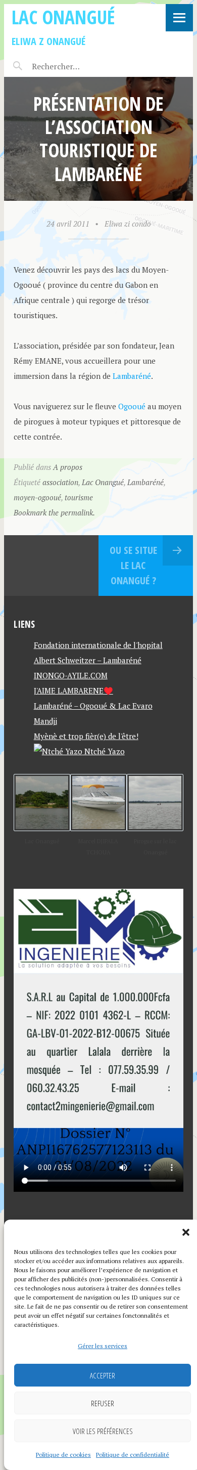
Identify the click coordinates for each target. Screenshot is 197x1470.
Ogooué (131, 406)
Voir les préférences (103, 1431)
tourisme (79, 497)
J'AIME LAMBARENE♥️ (73, 690)
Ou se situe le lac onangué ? (133, 565)
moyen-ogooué (37, 497)
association (60, 482)
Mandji (45, 721)
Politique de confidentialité (132, 1454)
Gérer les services (102, 1346)
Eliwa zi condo (128, 224)
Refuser (102, 1403)
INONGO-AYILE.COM (71, 675)
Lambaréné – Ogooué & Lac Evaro (93, 706)
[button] (186, 1232)
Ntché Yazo (103, 751)
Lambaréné (132, 376)
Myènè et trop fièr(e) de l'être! (86, 736)
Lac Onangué (63, 17)
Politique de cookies (63, 1454)
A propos (67, 467)
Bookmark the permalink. (54, 512)
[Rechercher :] (73, 66)
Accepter (102, 1375)
